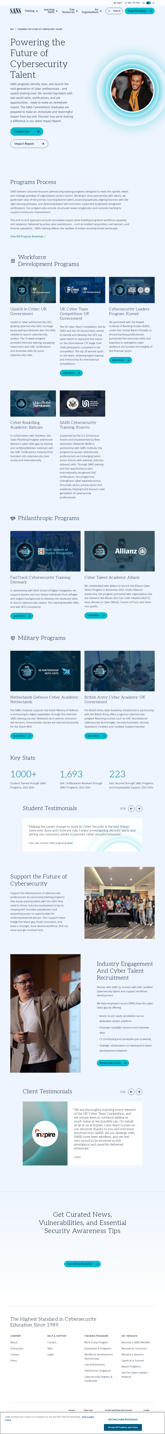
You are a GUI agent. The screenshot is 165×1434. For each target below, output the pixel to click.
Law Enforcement (94, 1364)
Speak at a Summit (132, 1360)
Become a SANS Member (135, 1342)
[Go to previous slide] (131, 808)
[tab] (31, 11)
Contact (51, 1342)
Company (15, 1336)
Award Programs (131, 1366)
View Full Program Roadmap (26, 236)
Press (13, 1360)
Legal (50, 1354)
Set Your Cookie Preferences (123, 1419)
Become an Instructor (134, 1348)
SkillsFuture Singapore (97, 1370)
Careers (14, 1354)
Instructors (16, 1348)
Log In (119, 3)
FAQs (50, 1348)
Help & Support (57, 1336)
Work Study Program (96, 1342)
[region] (82, 1423)
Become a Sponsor (132, 1354)
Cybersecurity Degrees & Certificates (98, 1379)
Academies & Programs (98, 1348)
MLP (12, 29)
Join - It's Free (134, 3)
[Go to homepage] (15, 11)
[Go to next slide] (139, 808)
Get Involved (129, 1336)
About (13, 1342)
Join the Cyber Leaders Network (134, 1374)
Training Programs (96, 1336)
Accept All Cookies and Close (123, 1427)
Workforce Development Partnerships (98, 1356)
